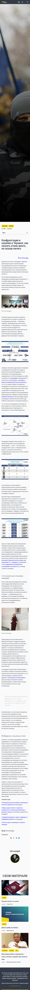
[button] (19, 2)
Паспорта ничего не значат (10, 901)
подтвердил (14, 378)
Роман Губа (9, 904)
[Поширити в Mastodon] (19, 838)
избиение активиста (8, 396)
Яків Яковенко (10, 930)
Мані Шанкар (10, 962)
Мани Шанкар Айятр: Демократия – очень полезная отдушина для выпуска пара (14, 956)
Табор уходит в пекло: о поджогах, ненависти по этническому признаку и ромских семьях (13, 810)
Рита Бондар (10, 831)
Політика (4, 226)
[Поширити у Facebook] (13, 838)
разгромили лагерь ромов (16, 677)
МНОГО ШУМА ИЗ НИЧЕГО (10, 928)
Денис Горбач (17, 962)
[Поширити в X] (11, 838)
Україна (11, 226)
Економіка (4, 950)
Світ (17, 950)
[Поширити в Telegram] (16, 838)
